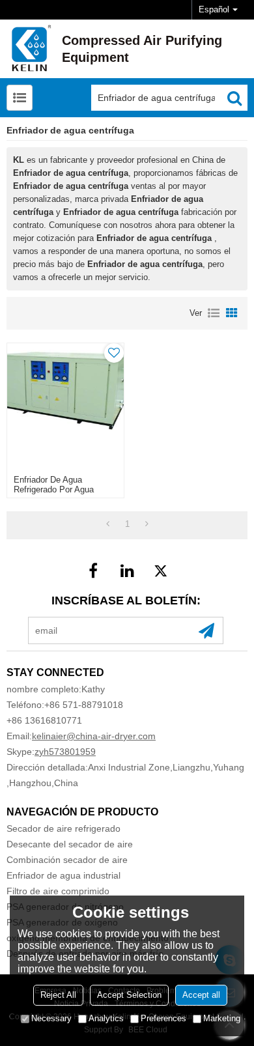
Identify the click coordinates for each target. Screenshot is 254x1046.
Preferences (163, 1018)
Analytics (106, 1018)
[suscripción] (206, 630)
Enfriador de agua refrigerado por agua (54, 484)
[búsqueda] (234, 98)
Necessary (51, 1018)
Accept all (201, 995)
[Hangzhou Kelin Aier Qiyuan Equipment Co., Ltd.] (29, 49)
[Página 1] (108, 524)
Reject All (58, 995)
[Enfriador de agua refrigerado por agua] (65, 405)
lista (214, 313)
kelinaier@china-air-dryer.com (94, 736)
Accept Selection (129, 995)
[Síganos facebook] (93, 570)
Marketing (221, 1018)
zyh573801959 (65, 751)
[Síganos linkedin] (127, 570)
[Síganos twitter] (161, 570)
